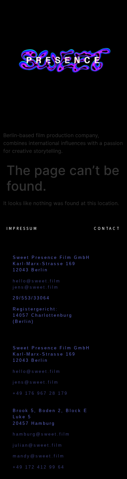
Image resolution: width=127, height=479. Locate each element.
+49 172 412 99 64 (38, 467)
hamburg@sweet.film (41, 434)
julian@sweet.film (38, 445)
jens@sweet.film (36, 287)
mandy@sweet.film (38, 456)
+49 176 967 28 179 (40, 393)
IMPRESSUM (22, 229)
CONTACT (107, 229)
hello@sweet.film (37, 281)
